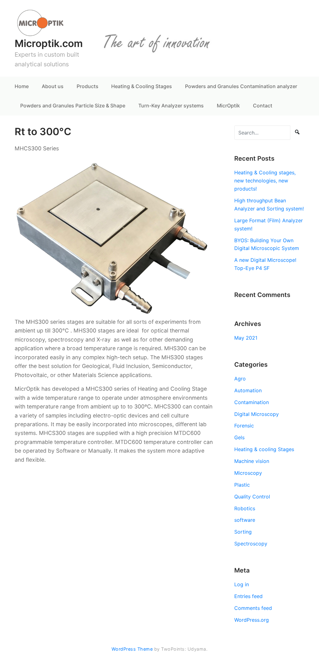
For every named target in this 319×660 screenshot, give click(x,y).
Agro (240, 378)
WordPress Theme (132, 649)
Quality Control (252, 496)
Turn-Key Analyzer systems (171, 105)
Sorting (243, 532)
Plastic (242, 485)
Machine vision (251, 461)
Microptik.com (49, 43)
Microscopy (248, 473)
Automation (248, 390)
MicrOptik (228, 105)
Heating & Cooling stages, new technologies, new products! (265, 180)
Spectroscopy (250, 543)
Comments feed (253, 608)
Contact (262, 105)
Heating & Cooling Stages (141, 86)
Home (22, 86)
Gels (239, 437)
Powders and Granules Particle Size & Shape (72, 105)
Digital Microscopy (256, 414)
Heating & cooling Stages (264, 449)
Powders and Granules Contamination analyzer (241, 86)
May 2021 (245, 338)
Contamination (251, 402)
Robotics (244, 508)
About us (53, 86)
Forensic (244, 425)
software (244, 520)
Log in (241, 584)
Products (87, 86)
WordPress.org (251, 620)
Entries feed (248, 596)
